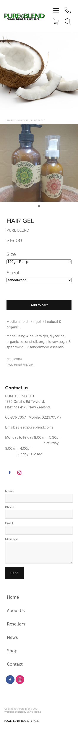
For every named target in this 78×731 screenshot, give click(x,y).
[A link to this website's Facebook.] (9, 472)
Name (9, 491)
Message (11, 539)
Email (9, 523)
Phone (9, 507)
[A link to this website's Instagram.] (19, 472)
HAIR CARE (22, 120)
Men (31, 364)
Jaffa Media (34, 711)
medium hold (20, 364)
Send (14, 573)
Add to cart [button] (39, 304)
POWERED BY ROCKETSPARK (21, 721)
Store (10, 120)
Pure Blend (38, 120)
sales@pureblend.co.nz (34, 427)
